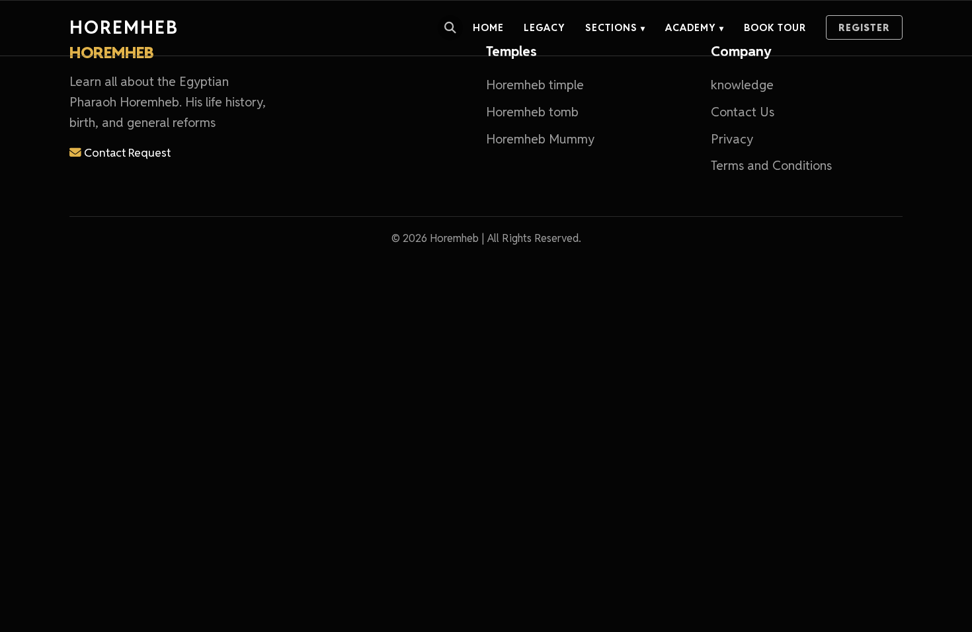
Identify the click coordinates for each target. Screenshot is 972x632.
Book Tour (775, 27)
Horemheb (124, 27)
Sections (615, 27)
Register (864, 27)
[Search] (450, 28)
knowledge (742, 85)
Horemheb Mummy (540, 139)
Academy (694, 27)
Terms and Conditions (771, 165)
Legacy (544, 27)
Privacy (732, 139)
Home (488, 27)
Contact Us (742, 112)
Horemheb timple (535, 85)
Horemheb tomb (532, 112)
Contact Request (126, 152)
